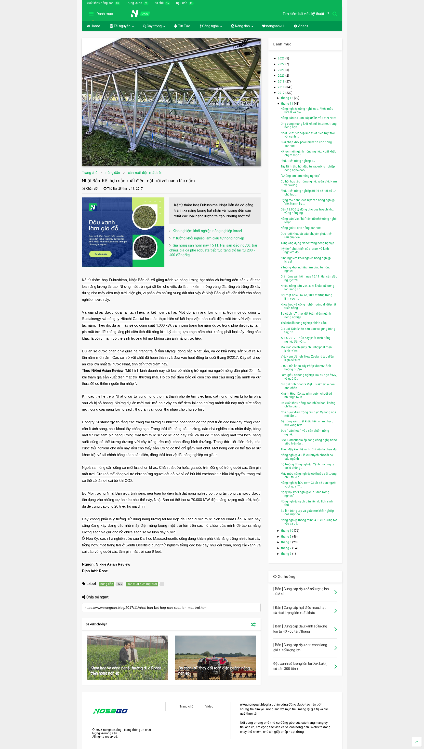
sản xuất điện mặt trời (144, 173)
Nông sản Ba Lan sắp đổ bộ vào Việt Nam (308, 118)
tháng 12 (287, 98)
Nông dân (242, 26)
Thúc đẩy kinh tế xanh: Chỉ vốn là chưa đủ (309, 449)
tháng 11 (287, 103)
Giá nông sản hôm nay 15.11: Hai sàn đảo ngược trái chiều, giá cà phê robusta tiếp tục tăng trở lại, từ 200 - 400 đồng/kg (213, 250)
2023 (281, 58)
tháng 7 (286, 548)
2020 (281, 75)
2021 (281, 70)
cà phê (159, 3)
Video (209, 706)
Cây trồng (154, 26)
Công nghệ (210, 26)
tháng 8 (286, 542)
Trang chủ (89, 173)
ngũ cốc (181, 3)
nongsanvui (274, 26)
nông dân (113, 173)
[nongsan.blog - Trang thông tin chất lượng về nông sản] (143, 15)
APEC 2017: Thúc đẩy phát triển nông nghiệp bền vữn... (306, 339)
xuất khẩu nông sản (100, 3)
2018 (281, 87)
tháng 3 (286, 553)
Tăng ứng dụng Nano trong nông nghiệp (307, 243)
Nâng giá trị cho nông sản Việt (301, 228)
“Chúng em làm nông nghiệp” (300, 176)
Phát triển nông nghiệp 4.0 (298, 161)
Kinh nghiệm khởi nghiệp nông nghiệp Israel (207, 231)
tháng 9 (286, 536)
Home (95, 26)
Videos (302, 26)
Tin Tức (183, 26)
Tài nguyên (122, 26)
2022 (281, 64)
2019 (281, 81)
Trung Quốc (134, 3)
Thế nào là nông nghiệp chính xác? (304, 323)
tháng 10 (287, 530)
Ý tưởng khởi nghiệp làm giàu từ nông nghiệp (208, 238)
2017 (281, 93)
